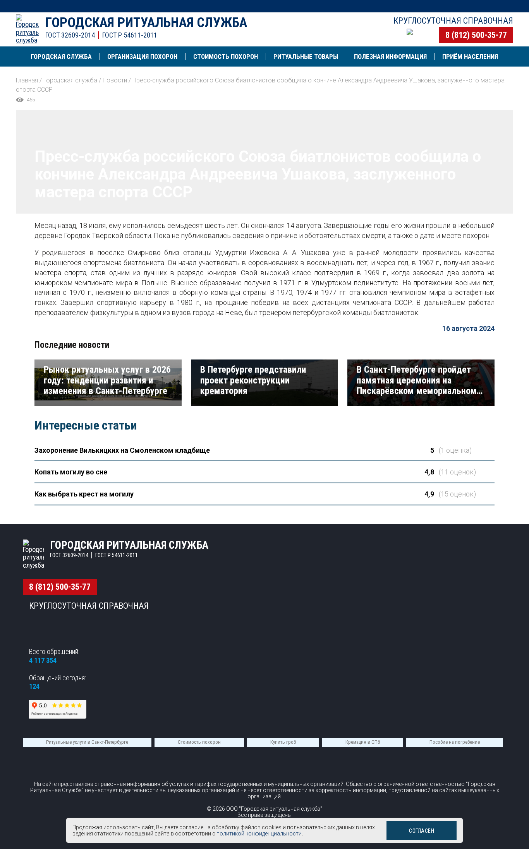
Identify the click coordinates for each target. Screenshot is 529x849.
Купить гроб (283, 742)
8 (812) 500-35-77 (476, 35)
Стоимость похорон (199, 742)
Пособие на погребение (454, 742)
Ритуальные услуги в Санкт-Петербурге (87, 742)
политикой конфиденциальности (259, 833)
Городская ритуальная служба (146, 23)
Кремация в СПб (362, 742)
